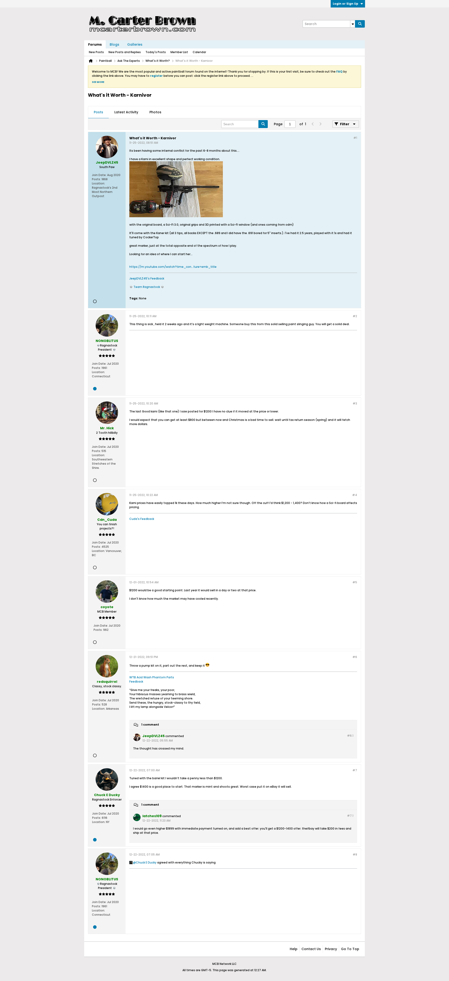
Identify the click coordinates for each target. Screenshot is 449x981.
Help (293, 949)
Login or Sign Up (345, 4)
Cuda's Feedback (141, 519)
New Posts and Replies (125, 52)
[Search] (360, 24)
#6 (354, 657)
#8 (355, 854)
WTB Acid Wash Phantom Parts (151, 677)
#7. (350, 816)
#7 (354, 770)
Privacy (331, 949)
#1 (355, 138)
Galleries (134, 44)
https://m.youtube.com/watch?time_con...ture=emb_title (173, 267)
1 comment (150, 725)
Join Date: (99, 175)
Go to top (350, 949)
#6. (350, 736)
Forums (95, 44)
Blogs (114, 44)
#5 (354, 582)
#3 (355, 403)
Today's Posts (155, 52)
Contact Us (311, 949)
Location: (98, 183)
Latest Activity (126, 112)
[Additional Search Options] (352, 24)
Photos (155, 112)
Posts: (96, 179)
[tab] (98, 112)
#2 (355, 316)
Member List (179, 52)
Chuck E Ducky (146, 862)
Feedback (136, 681)
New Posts (96, 52)
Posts (98, 112)
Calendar (199, 52)
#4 (354, 495)
